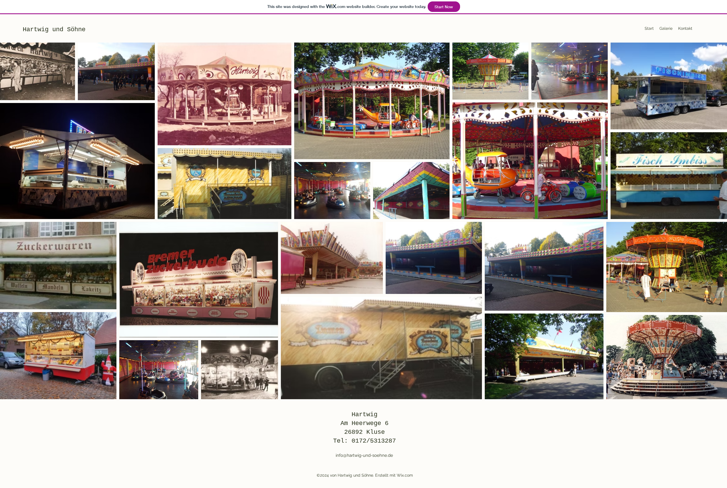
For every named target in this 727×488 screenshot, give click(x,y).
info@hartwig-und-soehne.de (364, 455)
